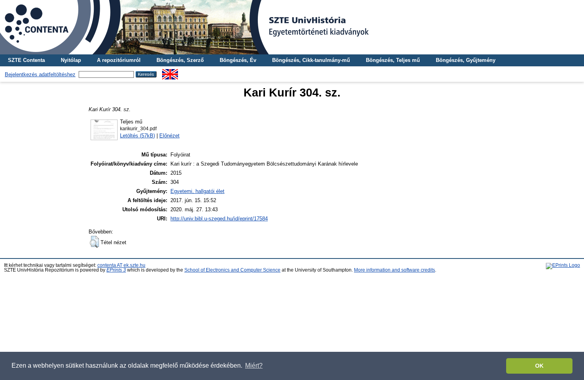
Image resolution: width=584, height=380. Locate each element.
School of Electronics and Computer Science (232, 270)
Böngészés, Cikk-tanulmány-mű (311, 60)
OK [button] (539, 366)
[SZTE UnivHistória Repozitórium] (292, 27)
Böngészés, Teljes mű (393, 60)
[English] (170, 72)
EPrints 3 (116, 270)
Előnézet (169, 136)
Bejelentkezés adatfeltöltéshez (40, 74)
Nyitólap (71, 60)
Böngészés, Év (238, 60)
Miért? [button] (254, 365)
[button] (94, 242)
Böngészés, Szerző (180, 60)
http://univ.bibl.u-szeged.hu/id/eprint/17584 (219, 219)
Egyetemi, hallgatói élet (197, 191)
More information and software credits (394, 270)
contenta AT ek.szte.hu (121, 265)
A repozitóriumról (119, 60)
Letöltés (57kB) (137, 136)
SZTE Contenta (26, 60)
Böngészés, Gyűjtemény (465, 60)
